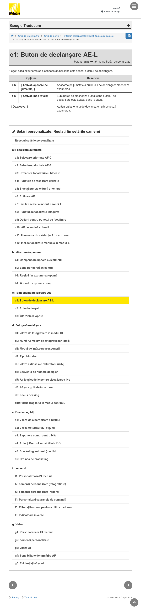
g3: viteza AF (23, 548)
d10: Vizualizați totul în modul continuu (40, 403)
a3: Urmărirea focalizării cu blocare (37, 173)
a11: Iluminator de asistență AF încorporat (42, 235)
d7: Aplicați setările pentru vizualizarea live (42, 379)
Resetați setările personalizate (34, 140)
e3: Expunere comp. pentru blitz (35, 435)
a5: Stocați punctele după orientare (38, 188)
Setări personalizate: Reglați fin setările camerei (88, 35)
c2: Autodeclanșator (28, 308)
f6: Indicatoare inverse (29, 515)
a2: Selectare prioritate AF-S (33, 165)
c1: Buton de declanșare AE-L (34, 300)
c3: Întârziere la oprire (29, 316)
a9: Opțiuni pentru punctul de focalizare (40, 219)
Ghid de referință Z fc (28, 35)
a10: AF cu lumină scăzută (32, 227)
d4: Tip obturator (26, 356)
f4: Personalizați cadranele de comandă (40, 499)
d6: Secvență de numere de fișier (36, 372)
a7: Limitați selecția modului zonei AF (39, 204)
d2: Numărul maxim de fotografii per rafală (42, 341)
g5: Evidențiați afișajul (29, 563)
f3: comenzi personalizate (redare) (37, 492)
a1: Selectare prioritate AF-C (33, 157)
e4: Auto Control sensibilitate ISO (38, 443)
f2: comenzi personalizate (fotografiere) (40, 484)
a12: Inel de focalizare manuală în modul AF (43, 243)
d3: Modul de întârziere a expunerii (37, 348)
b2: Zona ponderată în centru (34, 268)
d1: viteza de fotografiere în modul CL (39, 333)
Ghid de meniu (51, 35)
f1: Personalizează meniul (33, 476)
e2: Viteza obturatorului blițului (35, 428)
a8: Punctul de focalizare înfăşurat (37, 212)
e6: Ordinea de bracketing (31, 459)
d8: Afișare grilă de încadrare (34, 387)
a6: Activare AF (25, 196)
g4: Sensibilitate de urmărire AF (35, 555)
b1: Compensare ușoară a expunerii (38, 260)
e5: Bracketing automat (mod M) (35, 451)
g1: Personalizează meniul (33, 532)
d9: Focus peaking (27, 395)
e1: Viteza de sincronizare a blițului (37, 420)
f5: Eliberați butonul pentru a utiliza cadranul (43, 507)
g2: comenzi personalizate (32, 540)
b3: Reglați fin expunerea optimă (36, 275)
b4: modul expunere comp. (34, 283)
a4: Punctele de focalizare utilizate (37, 181)
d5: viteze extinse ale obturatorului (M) (39, 364)
